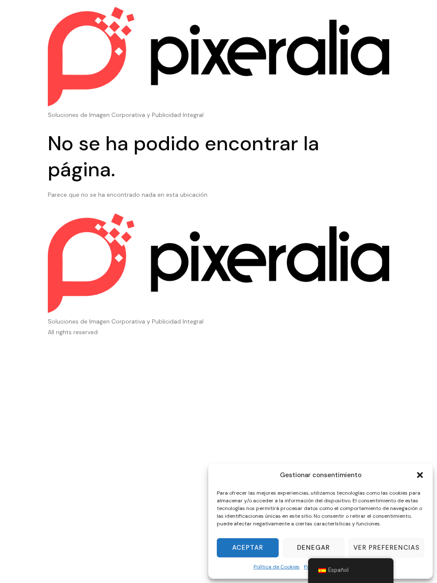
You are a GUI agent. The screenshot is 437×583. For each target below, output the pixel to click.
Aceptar (247, 547)
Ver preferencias (386, 547)
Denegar (313, 547)
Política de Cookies (276, 566)
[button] (420, 475)
